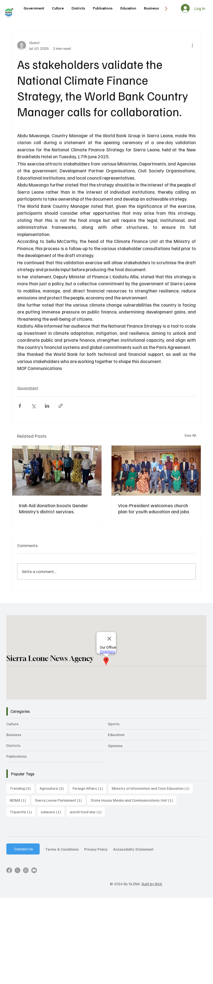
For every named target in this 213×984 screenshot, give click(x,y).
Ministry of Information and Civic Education (152, 788)
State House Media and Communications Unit (133, 799)
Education (116, 734)
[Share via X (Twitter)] (33, 405)
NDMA (19, 799)
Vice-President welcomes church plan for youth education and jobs (153, 508)
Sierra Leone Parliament (60, 799)
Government (27, 387)
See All (190, 435)
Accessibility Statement (133, 848)
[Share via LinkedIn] (47, 405)
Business (13, 734)
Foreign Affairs (89, 788)
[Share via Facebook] (19, 405)
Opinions (115, 745)
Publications (16, 756)
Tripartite (22, 811)
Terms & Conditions (62, 848)
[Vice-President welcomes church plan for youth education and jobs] (156, 471)
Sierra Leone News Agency (49, 658)
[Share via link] (60, 405)
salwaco (52, 811)
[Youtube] (34, 870)
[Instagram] (26, 870)
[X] (17, 870)
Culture (12, 723)
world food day (87, 811)
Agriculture (53, 788)
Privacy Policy (96, 848)
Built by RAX (152, 883)
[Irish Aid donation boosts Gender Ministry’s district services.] (57, 471)
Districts (13, 745)
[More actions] (192, 45)
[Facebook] (9, 870)
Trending (22, 788)
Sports (114, 723)
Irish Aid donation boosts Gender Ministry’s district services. (53, 508)
